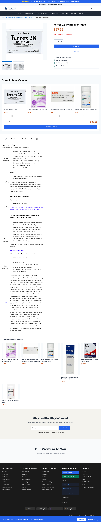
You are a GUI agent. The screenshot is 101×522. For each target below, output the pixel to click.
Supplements (25, 474)
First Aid (4, 482)
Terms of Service (66, 500)
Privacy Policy (65, 497)
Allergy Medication (6, 489)
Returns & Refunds (68, 493)
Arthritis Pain (5, 476)
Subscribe (65, 428)
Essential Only (92, 519)
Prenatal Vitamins (67, 472)
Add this (40, 116)
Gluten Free (64, 13)
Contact (81, 13)
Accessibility (65, 502)
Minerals (24, 476)
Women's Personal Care (48, 487)
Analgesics (4, 471)
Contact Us (66, 484)
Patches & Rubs (6, 479)
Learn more (40, 519)
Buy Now (76, 51)
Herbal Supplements (27, 479)
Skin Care (44, 474)
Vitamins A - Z (25, 471)
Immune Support (42, 13)
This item (16, 116)
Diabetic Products (26, 489)
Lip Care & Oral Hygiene (48, 482)
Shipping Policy (67, 488)
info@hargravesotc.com (88, 487)
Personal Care (45, 471)
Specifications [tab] (15, 139)
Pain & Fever (5, 474)
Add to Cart (76, 46)
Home (19, 13)
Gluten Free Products (68, 476)
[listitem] (7, 66)
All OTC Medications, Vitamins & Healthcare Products (20, 17)
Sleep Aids (24, 487)
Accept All (81, 519)
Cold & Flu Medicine (7, 487)
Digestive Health (26, 484)
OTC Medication (28, 13)
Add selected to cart (50, 126)
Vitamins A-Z (54, 13)
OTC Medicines (5, 484)
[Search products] (86, 8)
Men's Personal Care (47, 489)
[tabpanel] (50, 238)
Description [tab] (5, 139)
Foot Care (44, 479)
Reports (64, 480)
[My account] (91, 8)
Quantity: (56, 38)
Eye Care (44, 476)
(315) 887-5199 (86, 481)
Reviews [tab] (34, 139)
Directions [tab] (25, 139)
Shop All (73, 13)
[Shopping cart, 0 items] (96, 8)
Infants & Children (46, 484)
